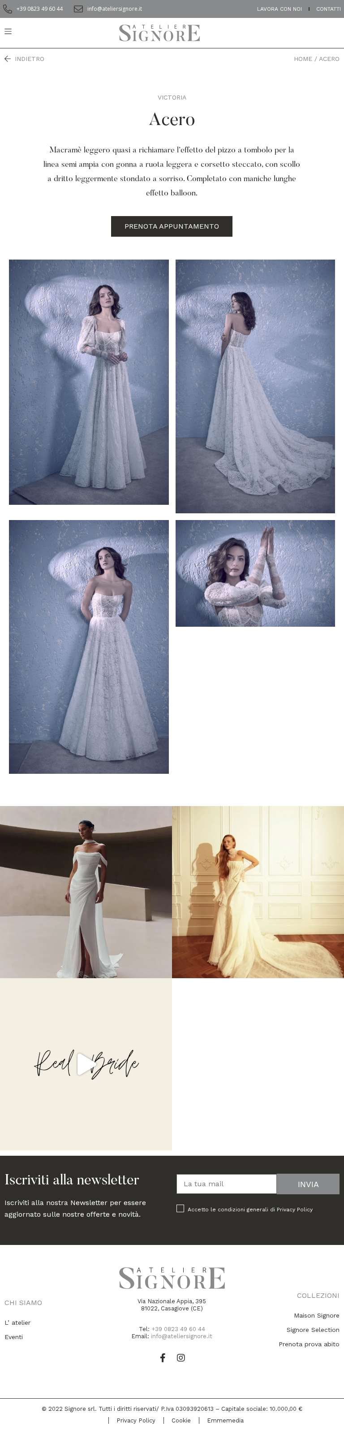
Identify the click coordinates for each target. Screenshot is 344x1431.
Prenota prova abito (309, 1344)
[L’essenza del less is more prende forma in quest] (86, 892)
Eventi (13, 1336)
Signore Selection (313, 1329)
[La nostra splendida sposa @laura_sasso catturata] (86, 1064)
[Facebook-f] (163, 1358)
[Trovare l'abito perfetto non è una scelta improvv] (258, 892)
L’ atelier (17, 1322)
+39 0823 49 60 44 (178, 1329)
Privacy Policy (295, 1209)
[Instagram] (181, 1358)
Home (303, 58)
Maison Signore (317, 1315)
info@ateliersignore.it (181, 1336)
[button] (171, 226)
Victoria (172, 97)
